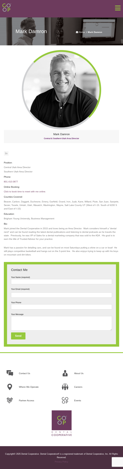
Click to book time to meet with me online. (25, 191)
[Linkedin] (6, 153)
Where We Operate (29, 387)
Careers (78, 387)
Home (82, 32)
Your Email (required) (20, 289)
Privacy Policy (61, 462)
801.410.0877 (11, 181)
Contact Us (24, 373)
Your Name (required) (20, 277)
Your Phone (16, 302)
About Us (78, 373)
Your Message (17, 314)
